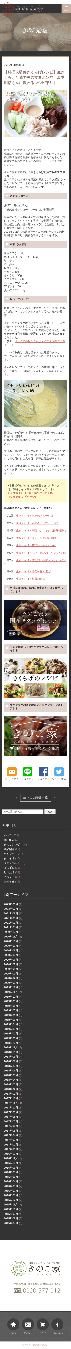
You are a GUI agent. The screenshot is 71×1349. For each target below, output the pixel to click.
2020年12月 (13, 931)
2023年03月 (13, 904)
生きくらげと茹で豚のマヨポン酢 (36, 545)
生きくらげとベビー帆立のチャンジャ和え (41, 552)
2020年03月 (13, 973)
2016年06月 (13, 1176)
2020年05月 (13, 964)
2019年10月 (13, 996)
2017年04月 (13, 1135)
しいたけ (12, 872)
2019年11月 (13, 991)
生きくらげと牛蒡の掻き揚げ (33, 571)
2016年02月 (13, 1190)
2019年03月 (13, 1028)
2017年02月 (13, 1144)
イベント (12, 876)
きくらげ (13, 858)
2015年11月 (13, 1204)
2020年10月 (13, 941)
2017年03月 (13, 1139)
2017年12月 (13, 1098)
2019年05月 (13, 1019)
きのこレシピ (15, 844)
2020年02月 (13, 978)
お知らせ (12, 881)
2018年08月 (13, 1061)
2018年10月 (13, 1052)
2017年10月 (13, 1107)
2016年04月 (13, 1181)
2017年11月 (13, 1102)
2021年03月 (13, 918)
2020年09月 (13, 945)
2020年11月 (13, 936)
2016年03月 (13, 1186)
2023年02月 (13, 908)
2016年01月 (13, 1195)
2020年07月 (13, 954)
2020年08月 (13, 950)
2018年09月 (13, 1056)
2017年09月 (13, 1112)
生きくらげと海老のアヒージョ (34, 515)
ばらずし (12, 867)
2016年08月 (13, 1172)
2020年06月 (13, 959)
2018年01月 (13, 1093)
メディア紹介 (14, 863)
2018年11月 (13, 1047)
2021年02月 (13, 922)
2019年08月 (13, 1005)
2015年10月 (13, 1209)
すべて (11, 835)
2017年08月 (13, 1116)
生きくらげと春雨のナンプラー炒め (37, 523)
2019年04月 (13, 1024)
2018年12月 (13, 1042)
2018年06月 (13, 1070)
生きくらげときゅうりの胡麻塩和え (37, 537)
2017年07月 (13, 1121)
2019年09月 (13, 1001)
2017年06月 (13, 1125)
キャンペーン (14, 853)
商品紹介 (12, 849)
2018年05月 (13, 1075)
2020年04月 (13, 968)
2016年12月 (13, 1153)
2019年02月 (13, 1033)
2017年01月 (13, 1149)
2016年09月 (13, 1167)
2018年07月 (13, 1066)
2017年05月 (13, 1130)
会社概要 (11, 839)
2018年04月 (13, 1079)
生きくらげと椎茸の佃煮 (30, 578)
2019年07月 (13, 1010)
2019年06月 (13, 1015)
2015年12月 (13, 1199)
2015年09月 (13, 1213)
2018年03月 (13, 1084)
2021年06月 (13, 913)
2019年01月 (13, 1038)
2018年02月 (13, 1089)
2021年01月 (13, 927)
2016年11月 (13, 1158)
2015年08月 (13, 1218)
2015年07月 (13, 1223)
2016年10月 (13, 1162)
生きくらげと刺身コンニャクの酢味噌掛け (41, 530)
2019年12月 (13, 987)
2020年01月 (13, 982)
